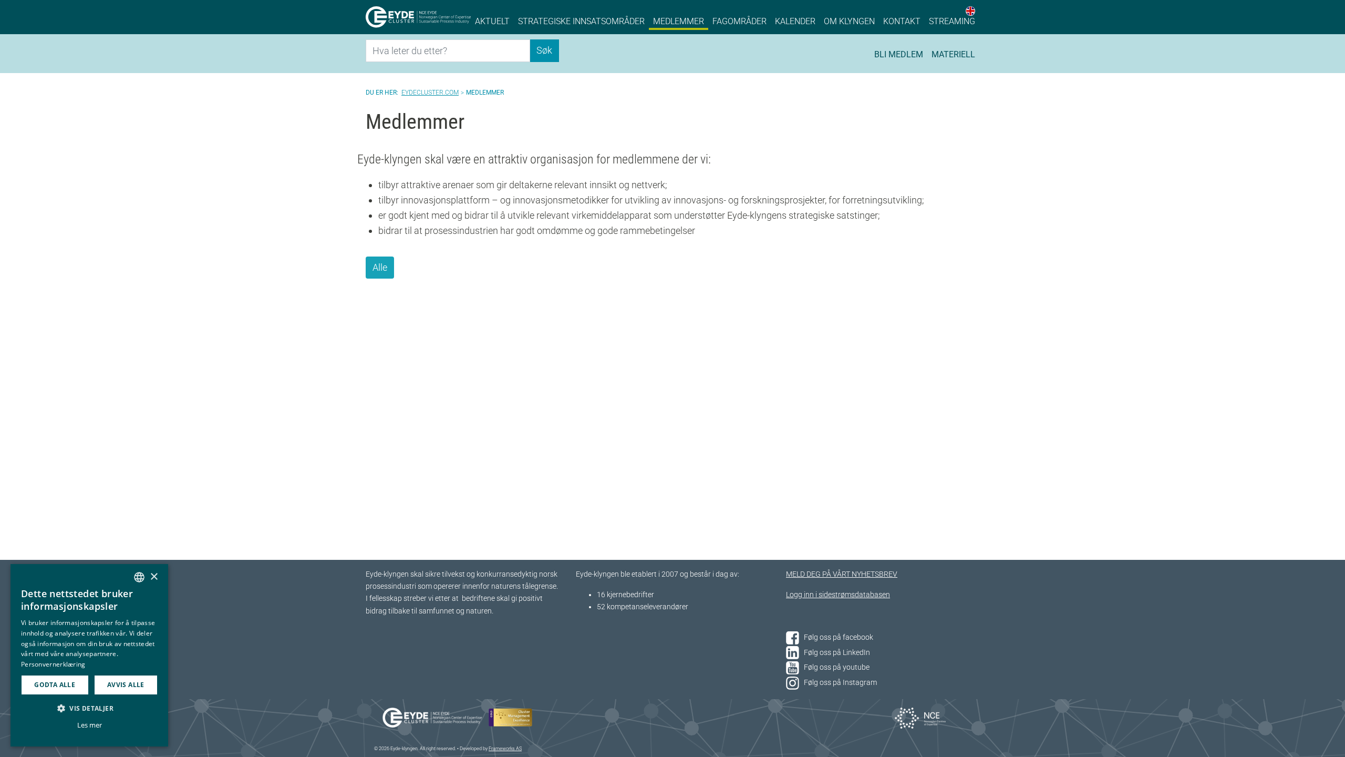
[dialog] (89, 655)
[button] (89, 708)
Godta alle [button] (54, 684)
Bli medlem (898, 54)
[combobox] (139, 577)
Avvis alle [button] (125, 684)
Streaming (952, 21)
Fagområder (739, 21)
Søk (544, 50)
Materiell (953, 54)
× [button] (154, 577)
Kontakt (901, 21)
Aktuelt (492, 21)
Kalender (795, 21)
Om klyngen (849, 21)
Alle (380, 267)
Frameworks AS (505, 748)
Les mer (89, 725)
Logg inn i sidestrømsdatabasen (838, 594)
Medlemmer (678, 21)
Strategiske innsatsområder (581, 21)
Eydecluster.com (430, 92)
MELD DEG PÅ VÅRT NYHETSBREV (841, 574)
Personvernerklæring (53, 664)
